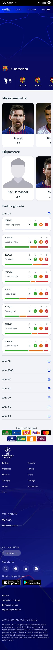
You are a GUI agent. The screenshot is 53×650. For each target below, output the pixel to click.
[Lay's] (26, 432)
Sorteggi (6, 480)
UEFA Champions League (6, 9)
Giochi (5, 486)
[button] (45, 9)
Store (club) (33, 486)
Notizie (31, 468)
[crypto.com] (12, 438)
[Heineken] (7, 432)
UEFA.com (7, 519)
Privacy (5, 595)
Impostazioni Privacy (11, 609)
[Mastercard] (46, 432)
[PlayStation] (16, 432)
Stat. (4, 492)
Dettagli (31, 480)
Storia (30, 474)
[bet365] (21, 438)
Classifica (6, 468)
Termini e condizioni (11, 600)
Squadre (31, 463)
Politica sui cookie (10, 605)
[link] (18, 9)
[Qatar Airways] (41, 438)
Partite (5, 463)
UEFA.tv (5, 474)
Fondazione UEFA (10, 525)
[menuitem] (18, 9)
